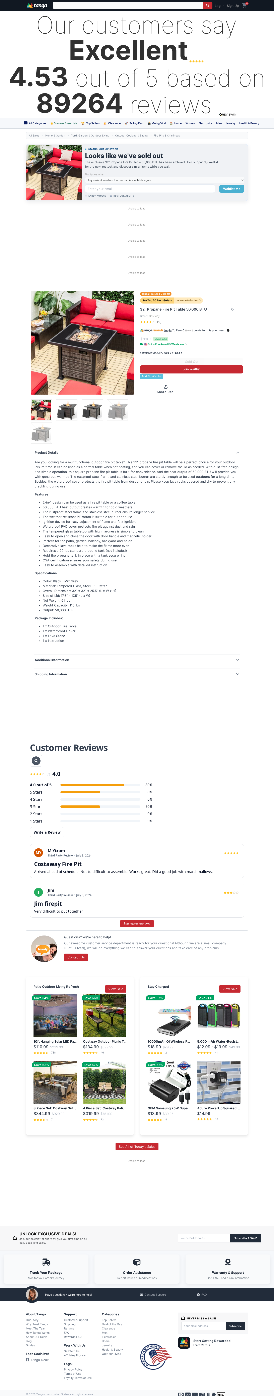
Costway (154, 316)
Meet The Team (36, 1328)
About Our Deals (36, 1337)
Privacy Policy (73, 1369)
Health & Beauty (249, 123)
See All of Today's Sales (137, 1147)
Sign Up (233, 6)
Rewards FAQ (73, 1337)
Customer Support (76, 1320)
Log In (219, 6)
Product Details (46, 452)
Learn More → (201, 1345)
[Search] (207, 5)
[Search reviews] (36, 760)
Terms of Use (72, 1373)
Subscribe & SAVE (245, 1238)
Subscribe (235, 1326)
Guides (30, 1345)
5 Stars (36, 792)
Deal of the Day (112, 1324)
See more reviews (137, 923)
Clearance (112, 123)
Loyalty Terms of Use (78, 1378)
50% (148, 792)
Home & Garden (55, 135)
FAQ (204, 1294)
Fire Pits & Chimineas (167, 135)
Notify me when (94, 174)
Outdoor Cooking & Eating (131, 135)
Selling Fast (134, 123)
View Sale (115, 989)
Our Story (32, 1320)
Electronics (205, 123)
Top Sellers (90, 123)
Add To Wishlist (152, 376)
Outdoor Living (111, 1353)
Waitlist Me (232, 189)
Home (175, 123)
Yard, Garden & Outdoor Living (90, 135)
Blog (29, 1341)
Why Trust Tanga (37, 1324)
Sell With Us (71, 1351)
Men (219, 123)
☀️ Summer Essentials (63, 123)
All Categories (37, 123)
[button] (228, 330)
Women (190, 123)
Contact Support (155, 1294)
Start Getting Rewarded (211, 1341)
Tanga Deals (40, 1360)
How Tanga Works (38, 1332)
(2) (158, 322)
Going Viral (156, 123)
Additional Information (52, 660)
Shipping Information (51, 674)
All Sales (34, 135)
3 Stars (36, 806)
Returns (69, 1328)
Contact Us (76, 957)
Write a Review (47, 832)
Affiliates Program (75, 1355)
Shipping (70, 1324)
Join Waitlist (192, 369)
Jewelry (230, 123)
